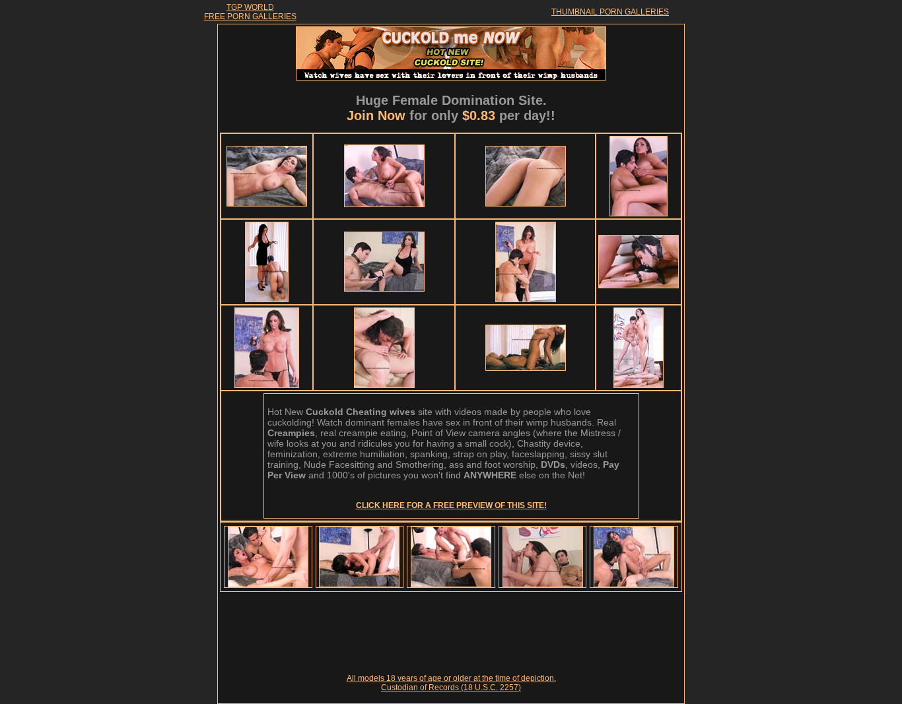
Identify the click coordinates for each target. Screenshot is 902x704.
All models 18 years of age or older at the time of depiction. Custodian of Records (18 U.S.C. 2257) (451, 683)
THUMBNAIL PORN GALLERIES (610, 11)
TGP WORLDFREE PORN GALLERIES (250, 12)
